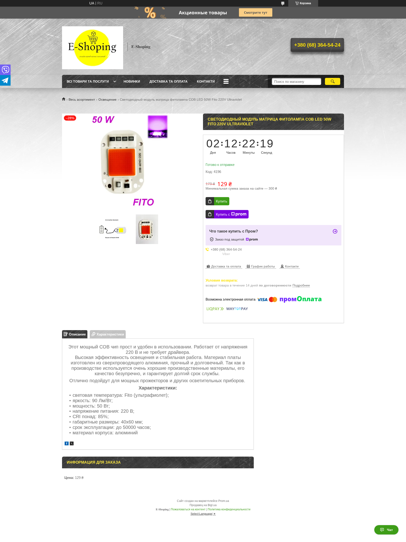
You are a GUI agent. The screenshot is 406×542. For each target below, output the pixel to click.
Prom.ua (223, 501)
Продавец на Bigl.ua (203, 505)
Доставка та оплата (168, 81)
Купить (221, 201)
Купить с (223, 214)
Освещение (107, 99)
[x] (72, 444)
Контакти (206, 81)
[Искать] (332, 81)
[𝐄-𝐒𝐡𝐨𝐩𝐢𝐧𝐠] (92, 46)
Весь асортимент (82, 99)
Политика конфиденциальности (229, 509)
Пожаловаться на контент (188, 509)
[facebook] (67, 444)
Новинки (132, 81)
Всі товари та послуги (88, 81)
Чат (390, 530)
